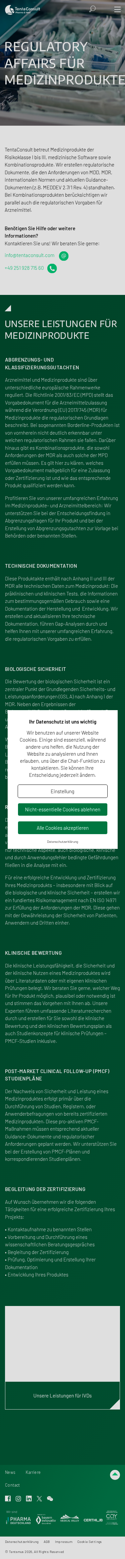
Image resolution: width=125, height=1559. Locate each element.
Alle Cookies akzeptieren (63, 828)
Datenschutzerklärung (62, 841)
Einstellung (62, 791)
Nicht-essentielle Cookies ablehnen (62, 809)
